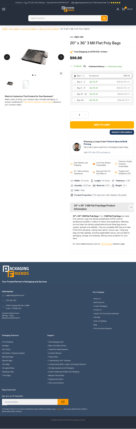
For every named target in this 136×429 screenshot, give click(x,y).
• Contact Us (97, 310)
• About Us (97, 299)
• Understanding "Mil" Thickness (59, 361)
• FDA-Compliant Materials (102, 328)
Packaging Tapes (8, 372)
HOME (4, 29)
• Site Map (96, 317)
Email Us (106, 152)
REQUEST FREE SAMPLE (122, 132)
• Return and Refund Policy (56, 346)
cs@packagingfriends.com (83, 3)
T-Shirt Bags (6, 375)
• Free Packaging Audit (55, 342)
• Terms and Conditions (55, 383)
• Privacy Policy (52, 357)
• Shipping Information (55, 379)
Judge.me (59, 409)
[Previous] (7, 57)
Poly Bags (14, 29)
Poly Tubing (6, 349)
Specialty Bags (7, 361)
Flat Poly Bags (29, 29)
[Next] (61, 57)
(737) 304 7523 (32, 3)
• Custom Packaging (100, 306)
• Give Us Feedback (100, 321)
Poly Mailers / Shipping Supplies (13, 353)
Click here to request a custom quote (38, 102)
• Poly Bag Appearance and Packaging (60, 368)
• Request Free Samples (55, 375)
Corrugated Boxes (8, 368)
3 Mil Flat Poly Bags (48, 29)
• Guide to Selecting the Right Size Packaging (63, 372)
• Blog (95, 325)
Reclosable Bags (7, 357)
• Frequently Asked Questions (57, 349)
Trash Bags (6, 364)
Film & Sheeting (7, 342)
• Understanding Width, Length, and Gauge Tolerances (66, 364)
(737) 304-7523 (94, 152)
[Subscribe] (63, 402)
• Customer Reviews (54, 353)
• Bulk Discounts (98, 302)
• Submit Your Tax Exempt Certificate (106, 314)
